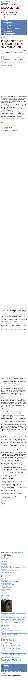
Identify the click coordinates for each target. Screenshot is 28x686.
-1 (3, 55)
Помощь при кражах (6, 583)
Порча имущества (5, 586)
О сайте (6, 20)
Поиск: (2, 17)
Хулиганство (4, 597)
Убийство (3, 590)
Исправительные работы (7, 572)
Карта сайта (7, 666)
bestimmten (14, 475)
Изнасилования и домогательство (10, 570)
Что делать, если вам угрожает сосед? (11, 630)
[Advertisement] (14, 81)
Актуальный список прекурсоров (12, 671)
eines (9, 329)
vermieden (3, 500)
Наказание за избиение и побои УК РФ (11, 660)
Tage (2, 554)
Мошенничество (5, 577)
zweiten (3, 503)
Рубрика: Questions (15, 51)
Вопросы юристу (5, 51)
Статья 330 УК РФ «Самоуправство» (10, 645)
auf (1, 505)
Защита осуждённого (6, 566)
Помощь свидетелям (12, 27)
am (10, 552)
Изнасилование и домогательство (10, 657)
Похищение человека (6, 587)
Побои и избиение (5, 620)
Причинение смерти (6, 589)
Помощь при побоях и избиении (9, 581)
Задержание (4, 564)
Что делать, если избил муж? (8, 640)
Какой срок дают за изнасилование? (10, 656)
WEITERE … (4, 122)
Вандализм (4, 561)
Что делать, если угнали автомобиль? (11, 636)
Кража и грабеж (5, 625)
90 (8, 552)
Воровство (3, 563)
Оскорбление (4, 580)
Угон (2, 592)
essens (19, 552)
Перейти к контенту (6, 1)
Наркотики (3, 578)
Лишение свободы (5, 575)
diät (13, 552)
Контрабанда (4, 573)
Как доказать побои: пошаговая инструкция (12, 619)
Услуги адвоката (8, 22)
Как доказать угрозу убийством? (9, 650)
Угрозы (2, 593)
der (1, 499)
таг (9, 554)
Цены (5, 30)
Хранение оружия (5, 595)
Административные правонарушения (10, 647)
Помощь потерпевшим (13, 28)
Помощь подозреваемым (7, 584)
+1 (2, 55)
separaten (11, 386)
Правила (6, 669)
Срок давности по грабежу (8, 623)
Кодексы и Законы (8, 34)
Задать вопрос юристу (10, 33)
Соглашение (7, 668)
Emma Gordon (8, 59)
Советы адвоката (8, 31)
